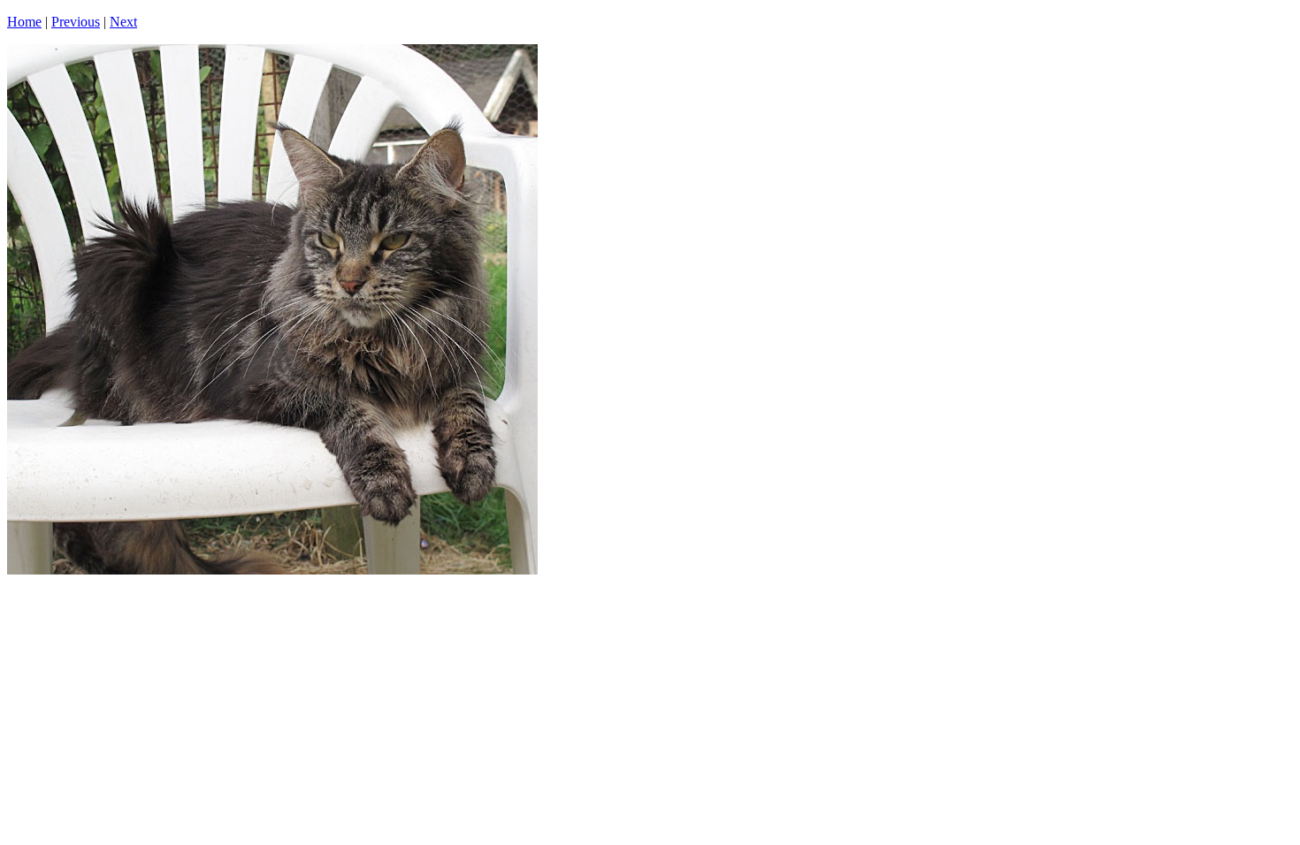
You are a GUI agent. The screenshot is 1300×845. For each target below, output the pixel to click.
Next (123, 21)
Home (24, 21)
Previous (75, 21)
